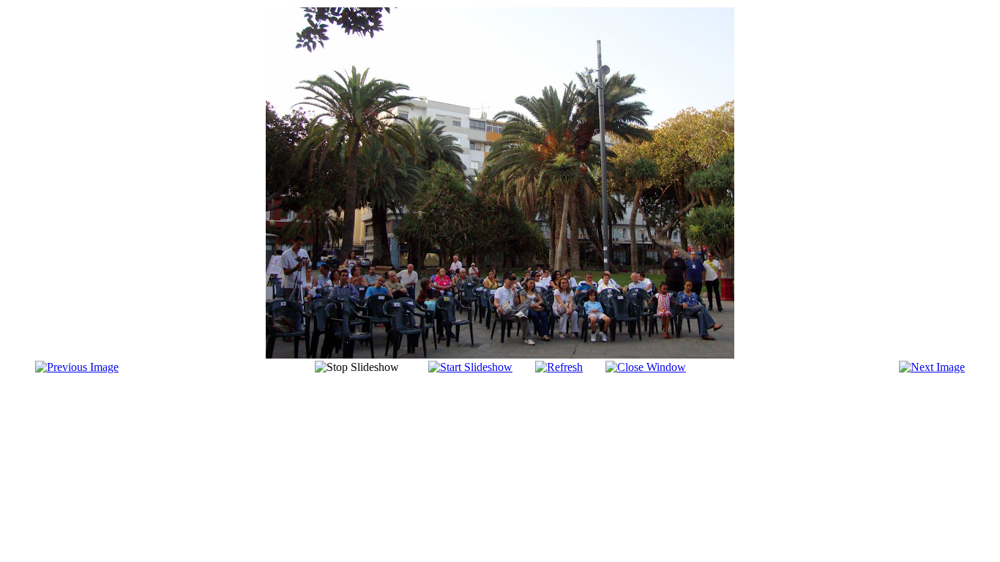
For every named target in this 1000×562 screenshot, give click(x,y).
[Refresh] (559, 367)
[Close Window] (645, 367)
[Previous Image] (77, 367)
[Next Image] (932, 367)
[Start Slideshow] (470, 367)
